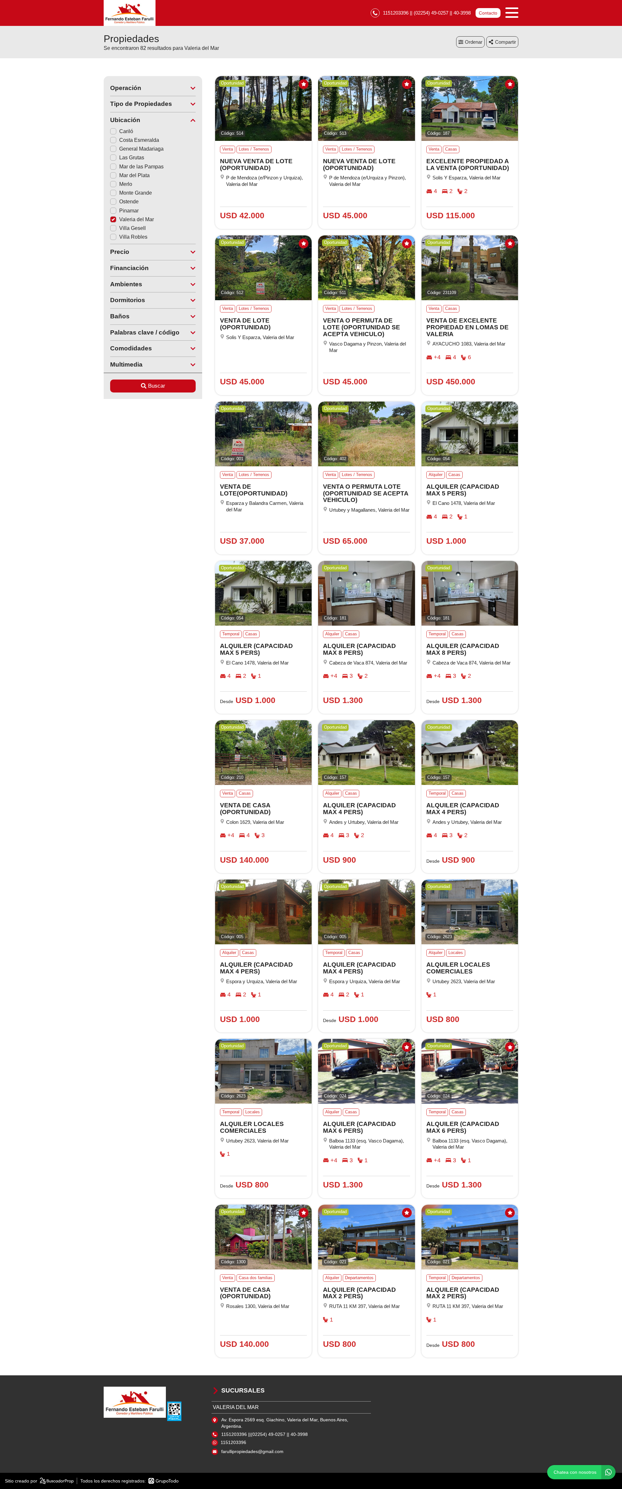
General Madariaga (141, 149)
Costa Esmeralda (139, 140)
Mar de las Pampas (141, 166)
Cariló (126, 131)
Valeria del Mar (136, 219)
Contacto (488, 13)
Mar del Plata (134, 175)
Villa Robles (133, 237)
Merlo (125, 184)
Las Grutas (131, 157)
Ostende (129, 201)
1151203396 (233, 1442)
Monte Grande (135, 193)
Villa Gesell (132, 228)
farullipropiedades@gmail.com (252, 1451)
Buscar (156, 386)
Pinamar (129, 210)
